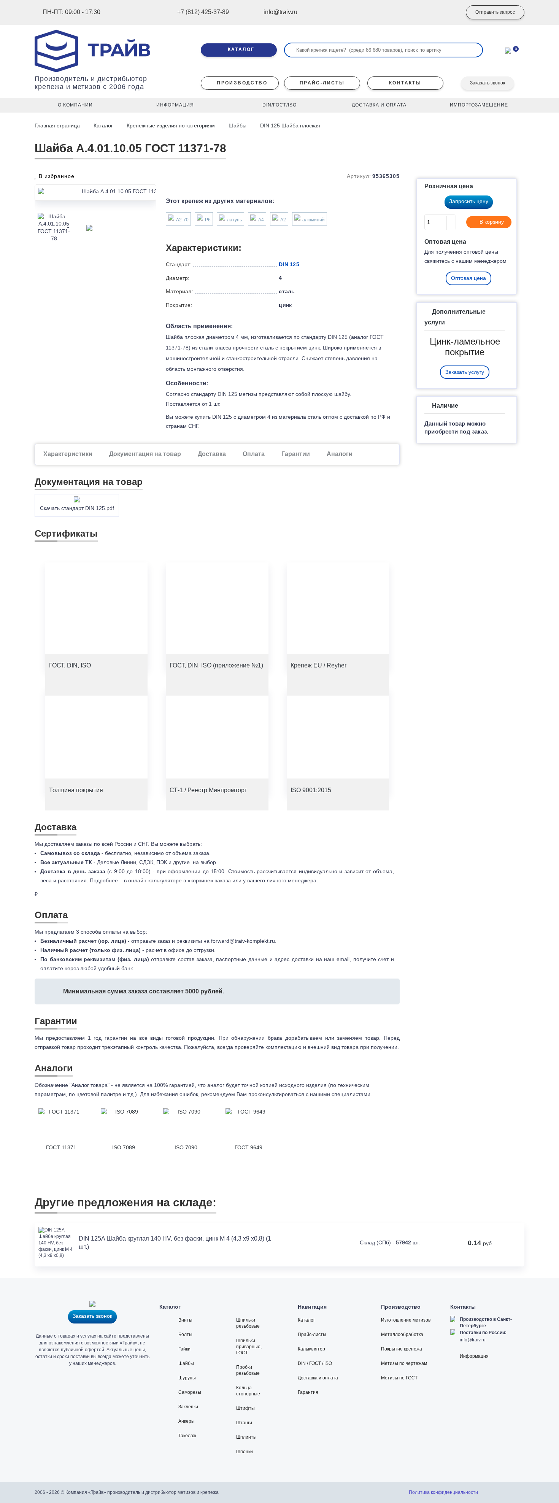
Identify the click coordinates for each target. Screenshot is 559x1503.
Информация (474, 1356)
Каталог (103, 125)
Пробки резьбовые (248, 1370)
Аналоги (340, 454)
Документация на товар (145, 454)
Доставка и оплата (318, 1378)
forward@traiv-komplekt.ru (243, 941)
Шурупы (187, 1378)
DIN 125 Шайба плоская (290, 125)
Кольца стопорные (248, 1391)
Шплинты (246, 1437)
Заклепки (188, 1406)
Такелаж (187, 1435)
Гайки (184, 1349)
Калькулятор (311, 1349)
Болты (185, 1334)
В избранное (56, 176)
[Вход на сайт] (445, 12)
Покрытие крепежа (401, 1349)
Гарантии (295, 454)
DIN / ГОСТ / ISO (315, 1363)
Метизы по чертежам (404, 1363)
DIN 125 (289, 264)
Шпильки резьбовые (248, 1323)
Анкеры (186, 1421)
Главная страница (58, 125)
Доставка (212, 454)
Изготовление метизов (405, 1320)
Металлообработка (402, 1334)
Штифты (245, 1408)
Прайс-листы (312, 1334)
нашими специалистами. (341, 1094)
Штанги (244, 1422)
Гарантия (308, 1392)
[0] (508, 50)
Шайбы (237, 125)
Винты (185, 1320)
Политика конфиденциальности (443, 1492)
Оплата (254, 454)
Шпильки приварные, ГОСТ (249, 1346)
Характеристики (67, 454)
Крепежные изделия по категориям (171, 125)
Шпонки (244, 1451)
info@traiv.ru (473, 1340)
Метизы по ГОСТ (399, 1378)
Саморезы (189, 1392)
